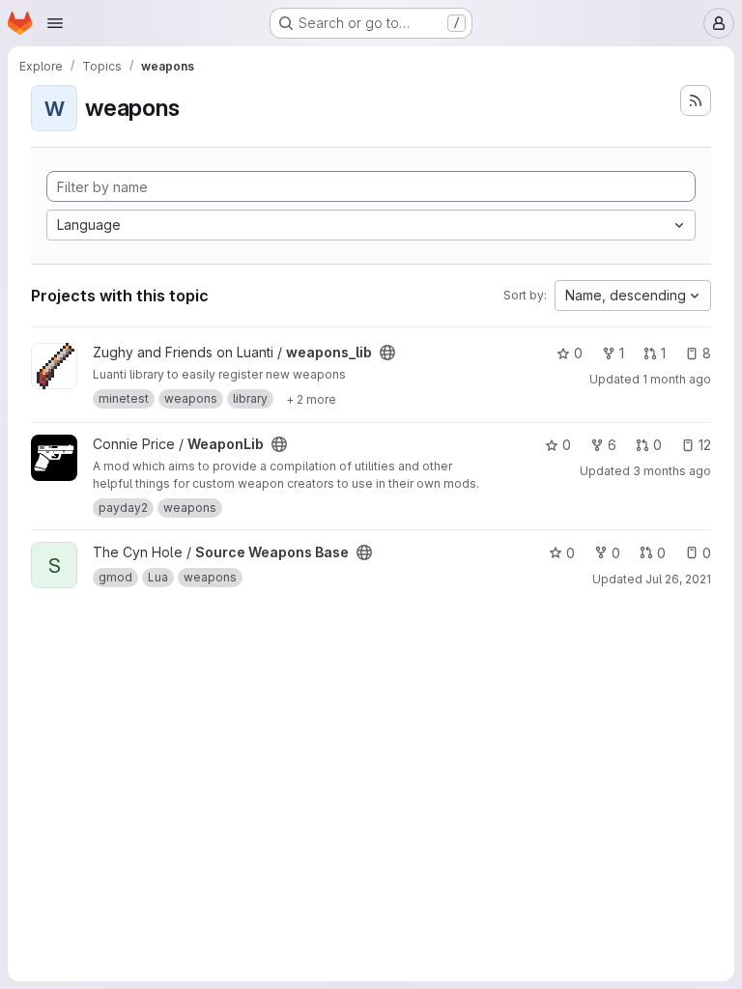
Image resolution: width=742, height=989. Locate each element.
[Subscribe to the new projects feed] (695, 100)
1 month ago (676, 379)
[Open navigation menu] (55, 23)
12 (705, 445)
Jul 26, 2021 (678, 579)
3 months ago (672, 471)
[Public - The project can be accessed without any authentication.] (387, 352)
